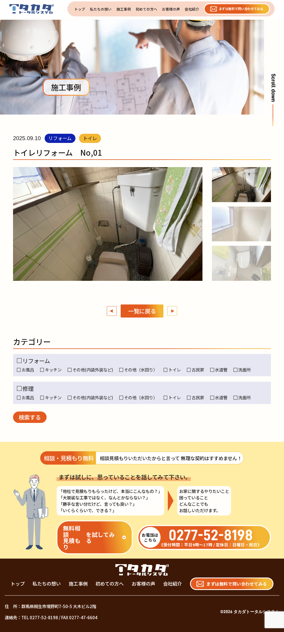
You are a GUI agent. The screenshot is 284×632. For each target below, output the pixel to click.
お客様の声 (171, 8)
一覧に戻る (142, 311)
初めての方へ (146, 8)
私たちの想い (100, 8)
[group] (241, 184)
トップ (79, 8)
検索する (30, 417)
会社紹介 (192, 8)
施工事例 (123, 8)
